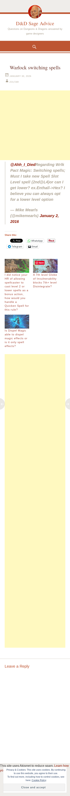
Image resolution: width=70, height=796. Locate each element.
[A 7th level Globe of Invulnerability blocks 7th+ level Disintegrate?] (45, 266)
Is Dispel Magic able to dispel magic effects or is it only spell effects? (16, 338)
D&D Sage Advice (35, 23)
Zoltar (14, 82)
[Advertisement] (35, 125)
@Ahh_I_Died (22, 164)
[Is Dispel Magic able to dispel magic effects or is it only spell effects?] (17, 322)
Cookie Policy (39, 780)
